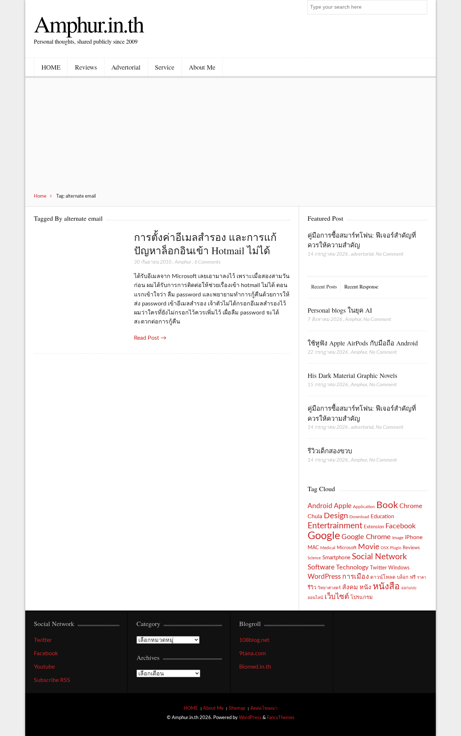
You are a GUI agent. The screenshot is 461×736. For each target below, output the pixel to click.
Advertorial (125, 67)
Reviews (86, 67)
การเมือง (355, 576)
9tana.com (252, 653)
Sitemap (237, 708)
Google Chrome (366, 537)
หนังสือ (386, 586)
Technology (352, 567)
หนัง (365, 587)
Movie (368, 547)
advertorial (362, 254)
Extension (374, 526)
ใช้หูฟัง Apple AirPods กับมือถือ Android (363, 343)
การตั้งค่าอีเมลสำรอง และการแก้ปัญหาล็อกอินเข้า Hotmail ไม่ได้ (205, 243)
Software (321, 567)
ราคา (421, 577)
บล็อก (402, 577)
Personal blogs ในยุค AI (340, 310)
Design (336, 516)
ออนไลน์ (315, 598)
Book (387, 505)
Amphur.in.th (88, 23)
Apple (343, 506)
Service (164, 67)
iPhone (413, 537)
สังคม (350, 587)
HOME (51, 67)
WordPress (324, 576)
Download (359, 517)
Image (397, 538)
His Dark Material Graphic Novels (352, 375)
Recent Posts (324, 286)
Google (324, 535)
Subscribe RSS (52, 680)
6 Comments (207, 262)
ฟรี (413, 577)
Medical (327, 548)
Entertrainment (335, 525)
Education (382, 516)
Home (40, 196)
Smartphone (336, 557)
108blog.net (254, 640)
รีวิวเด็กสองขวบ (330, 450)
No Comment (389, 254)
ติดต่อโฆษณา (263, 708)
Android (320, 506)
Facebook (400, 526)
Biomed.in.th (255, 667)
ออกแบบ (408, 588)
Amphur (183, 262)
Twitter (378, 567)
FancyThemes (281, 717)
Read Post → (150, 338)
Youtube (44, 667)
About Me (202, 67)
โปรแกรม (361, 597)
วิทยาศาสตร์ (329, 588)
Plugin (395, 548)
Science (314, 558)
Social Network (379, 556)
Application (364, 507)
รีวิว (312, 587)
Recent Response (361, 286)
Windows (398, 567)
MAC (313, 547)
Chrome (410, 506)
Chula (315, 516)
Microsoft (347, 548)
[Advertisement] (230, 139)
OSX (385, 548)
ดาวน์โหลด (382, 577)
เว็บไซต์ (337, 596)
